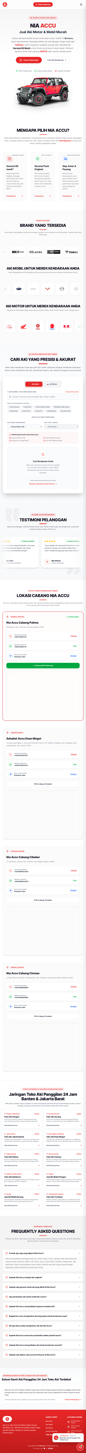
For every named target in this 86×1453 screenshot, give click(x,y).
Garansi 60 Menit (21, 48)
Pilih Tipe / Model (51, 422)
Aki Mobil (49, 1424)
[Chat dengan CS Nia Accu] (80, 1447)
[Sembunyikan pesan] (82, 1435)
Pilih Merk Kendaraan (16, 422)
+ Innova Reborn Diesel (42, 407)
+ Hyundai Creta (65, 411)
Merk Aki (49, 1421)
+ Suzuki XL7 (38, 411)
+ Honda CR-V (26, 411)
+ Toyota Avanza (14, 407)
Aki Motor (49, 1428)
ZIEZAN (50, 1448)
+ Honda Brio (27, 407)
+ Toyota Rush (13, 411)
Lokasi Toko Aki (51, 1431)
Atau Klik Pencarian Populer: (18, 403)
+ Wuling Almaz (51, 411)
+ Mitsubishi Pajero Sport (61, 407)
